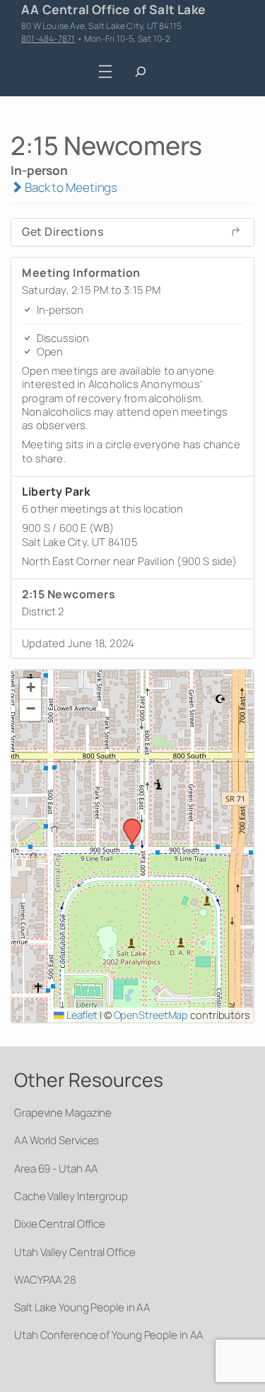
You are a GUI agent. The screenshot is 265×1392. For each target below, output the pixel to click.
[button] (127, 822)
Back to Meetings (70, 187)
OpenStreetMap (151, 1015)
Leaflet (81, 1015)
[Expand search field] (140, 72)
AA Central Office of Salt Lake (113, 9)
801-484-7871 (48, 39)
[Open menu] (105, 72)
